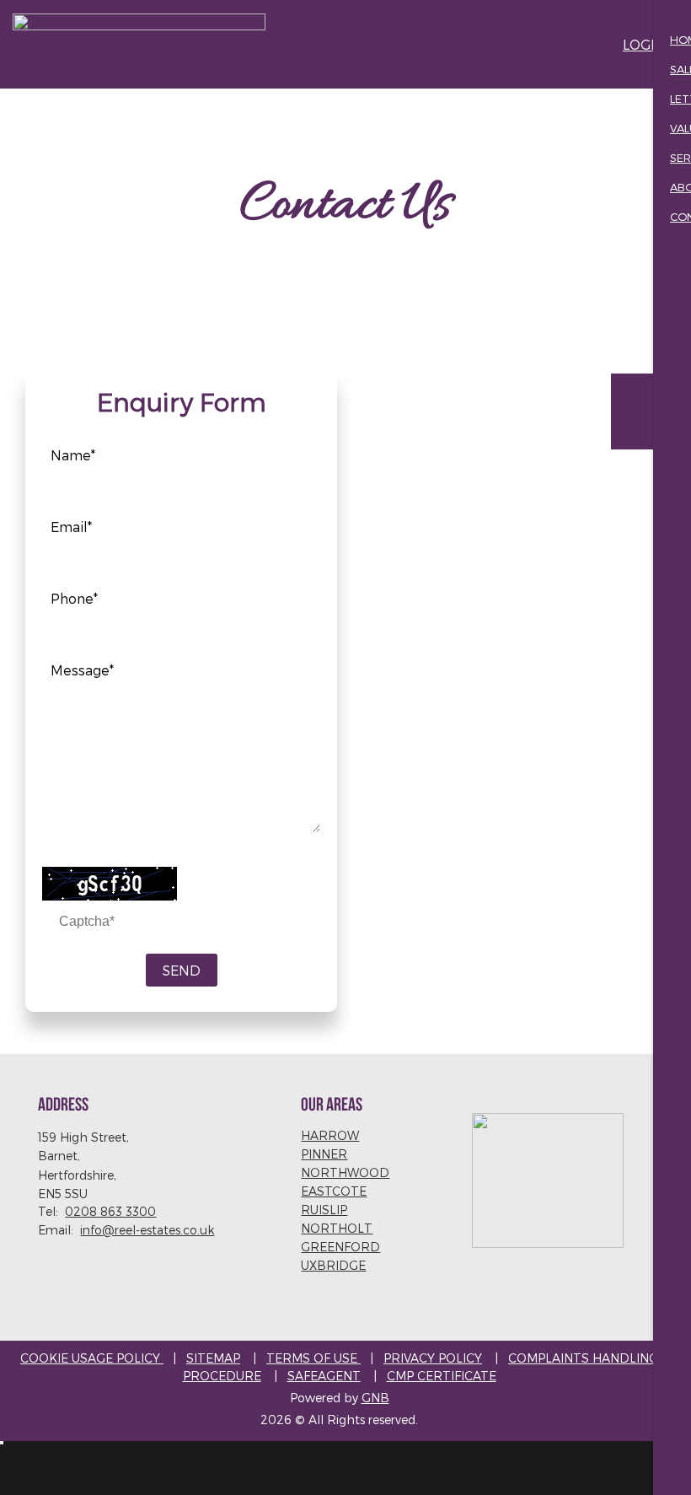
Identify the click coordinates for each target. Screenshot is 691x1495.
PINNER (324, 1154)
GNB (375, 1397)
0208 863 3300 (110, 1211)
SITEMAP (213, 1358)
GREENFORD (340, 1247)
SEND (182, 970)
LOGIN (644, 44)
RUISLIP (324, 1209)
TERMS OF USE (313, 1358)
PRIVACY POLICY (432, 1358)
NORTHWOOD (345, 1172)
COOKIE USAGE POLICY (91, 1358)
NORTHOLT (336, 1228)
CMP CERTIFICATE (441, 1376)
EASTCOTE (334, 1191)
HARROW (330, 1135)
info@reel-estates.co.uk (147, 1230)
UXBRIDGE (333, 1265)
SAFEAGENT (324, 1376)
